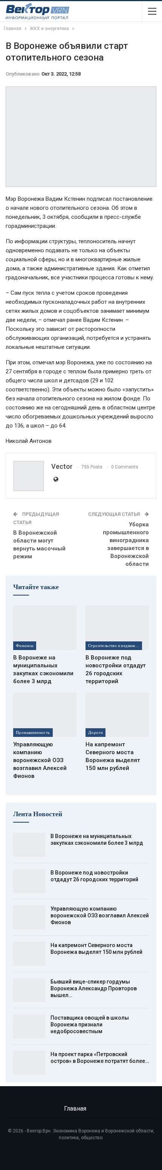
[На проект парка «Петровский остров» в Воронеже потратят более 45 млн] (29, 1063)
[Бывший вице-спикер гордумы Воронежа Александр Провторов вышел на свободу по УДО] (29, 990)
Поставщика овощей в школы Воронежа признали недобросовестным (89, 1024)
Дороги (95, 732)
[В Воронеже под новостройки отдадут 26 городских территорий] (117, 628)
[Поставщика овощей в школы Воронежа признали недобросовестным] (29, 1026)
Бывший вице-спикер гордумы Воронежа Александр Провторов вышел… (93, 988)
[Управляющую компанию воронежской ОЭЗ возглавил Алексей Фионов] (44, 715)
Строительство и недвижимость (115, 645)
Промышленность (33, 732)
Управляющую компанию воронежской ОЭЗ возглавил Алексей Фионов (99, 915)
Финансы (25, 645)
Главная (75, 1108)
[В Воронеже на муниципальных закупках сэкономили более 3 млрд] (44, 628)
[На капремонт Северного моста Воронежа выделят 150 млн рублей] (117, 715)
